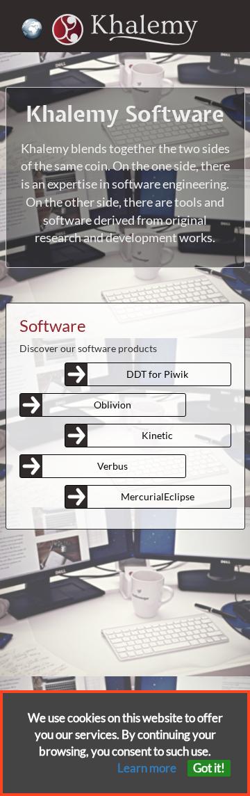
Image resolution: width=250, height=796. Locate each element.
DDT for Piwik (157, 374)
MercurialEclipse (157, 496)
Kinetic (157, 435)
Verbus (112, 466)
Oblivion (112, 405)
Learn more (146, 768)
